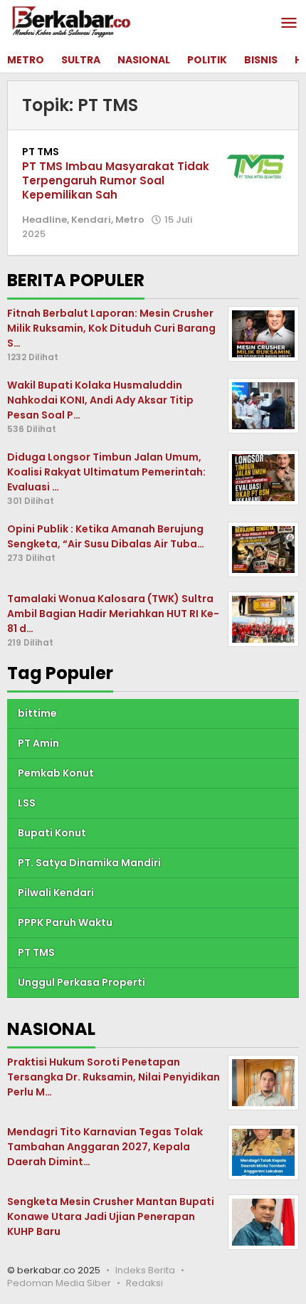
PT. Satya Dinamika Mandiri (89, 863)
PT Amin (38, 743)
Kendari (91, 219)
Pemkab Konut (56, 773)
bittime (37, 713)
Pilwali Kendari (56, 892)
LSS (27, 803)
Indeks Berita (145, 1270)
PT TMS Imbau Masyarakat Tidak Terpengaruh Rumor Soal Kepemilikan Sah (115, 180)
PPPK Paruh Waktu (65, 922)
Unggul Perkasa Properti (81, 982)
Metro (129, 219)
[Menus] (289, 23)
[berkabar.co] (71, 21)
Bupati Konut (52, 833)
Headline (44, 219)
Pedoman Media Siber (59, 1283)
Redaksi (144, 1283)
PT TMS (40, 151)
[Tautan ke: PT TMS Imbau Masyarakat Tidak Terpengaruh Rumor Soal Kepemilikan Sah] (255, 165)
